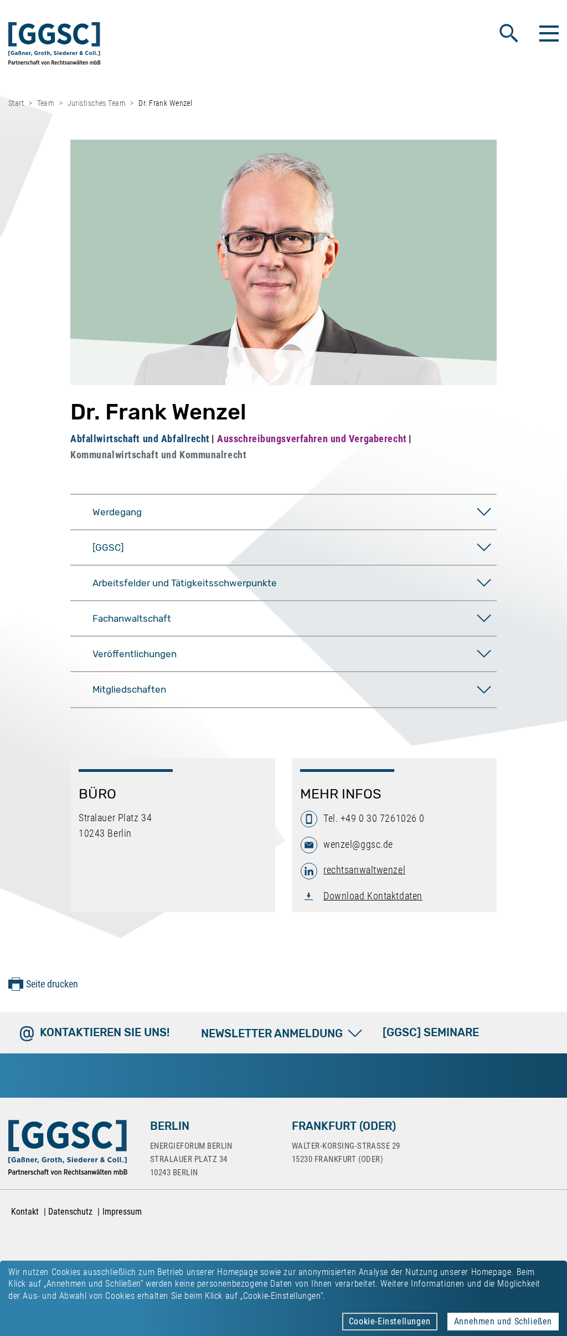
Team (46, 103)
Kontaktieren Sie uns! (104, 1032)
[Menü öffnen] (548, 33)
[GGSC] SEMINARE (431, 1032)
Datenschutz (70, 1211)
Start (16, 103)
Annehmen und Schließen (503, 1321)
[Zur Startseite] (54, 45)
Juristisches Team (97, 103)
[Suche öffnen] (509, 33)
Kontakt (25, 1211)
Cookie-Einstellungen (390, 1321)
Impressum (122, 1211)
